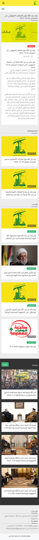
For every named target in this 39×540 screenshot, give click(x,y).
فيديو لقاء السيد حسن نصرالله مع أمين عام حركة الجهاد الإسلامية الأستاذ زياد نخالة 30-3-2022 (20, 426)
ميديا (35, 365)
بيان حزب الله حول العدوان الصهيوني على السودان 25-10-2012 (20, 51)
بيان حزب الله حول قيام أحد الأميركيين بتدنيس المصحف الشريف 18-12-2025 (20, 160)
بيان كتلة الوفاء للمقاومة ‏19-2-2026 (22, 346)
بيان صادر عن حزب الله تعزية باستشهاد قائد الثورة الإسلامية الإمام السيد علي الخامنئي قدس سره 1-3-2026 (21, 236)
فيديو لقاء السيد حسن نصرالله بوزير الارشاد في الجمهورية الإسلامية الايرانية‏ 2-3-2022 (20, 491)
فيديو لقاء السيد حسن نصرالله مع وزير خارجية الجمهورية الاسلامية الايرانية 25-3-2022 (20, 459)
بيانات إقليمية (31, 232)
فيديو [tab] (5, 364)
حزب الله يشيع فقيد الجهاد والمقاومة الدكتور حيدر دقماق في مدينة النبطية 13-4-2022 (20, 393)
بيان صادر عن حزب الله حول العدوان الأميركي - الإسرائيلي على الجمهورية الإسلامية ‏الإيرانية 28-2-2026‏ (20, 310)
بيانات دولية (31, 46)
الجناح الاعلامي (31, 269)
